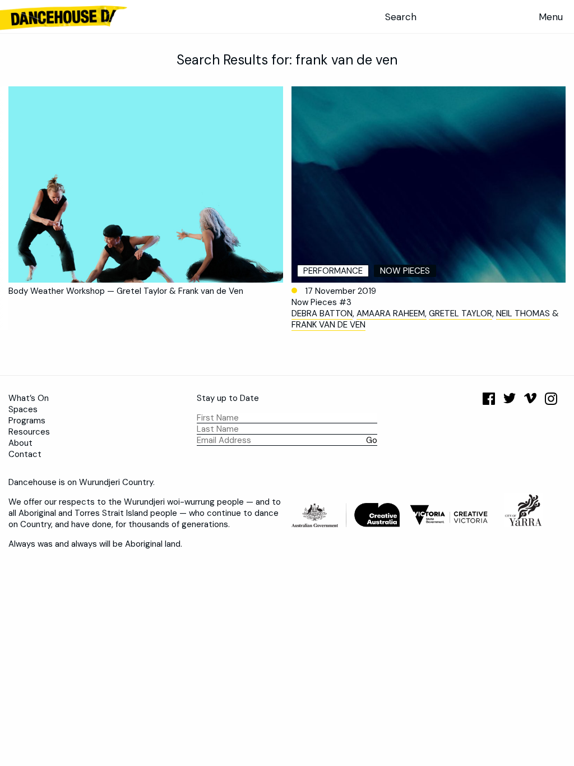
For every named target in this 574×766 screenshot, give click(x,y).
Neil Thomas (523, 313)
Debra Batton (322, 313)
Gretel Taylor (460, 313)
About (20, 443)
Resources (29, 431)
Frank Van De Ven (328, 324)
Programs (26, 420)
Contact (24, 454)
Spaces (23, 409)
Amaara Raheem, (392, 313)
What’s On (28, 398)
